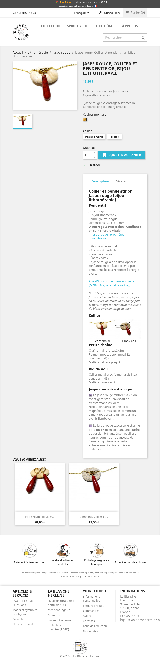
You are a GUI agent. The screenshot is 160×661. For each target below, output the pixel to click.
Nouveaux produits (25, 624)
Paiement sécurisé (60, 620)
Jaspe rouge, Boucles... (40, 517)
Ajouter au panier (121, 155)
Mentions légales (59, 610)
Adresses (89, 621)
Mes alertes (90, 631)
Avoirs (87, 616)
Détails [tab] (120, 181)
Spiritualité (77, 26)
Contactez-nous (24, 13)
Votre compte (95, 591)
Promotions (20, 619)
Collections (51, 26)
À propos (130, 26)
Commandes (91, 611)
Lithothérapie (105, 26)
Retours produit (93, 605)
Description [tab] (100, 181)
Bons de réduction (95, 626)
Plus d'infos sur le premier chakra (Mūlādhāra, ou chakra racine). (111, 283)
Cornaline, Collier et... (94, 517)
